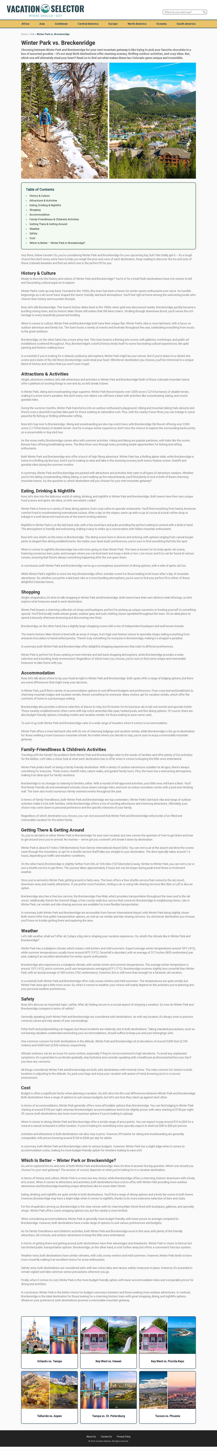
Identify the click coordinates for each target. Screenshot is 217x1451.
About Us (91, 1436)
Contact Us (106, 1436)
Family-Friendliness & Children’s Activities (54, 219)
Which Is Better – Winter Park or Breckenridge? (57, 242)
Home (24, 34)
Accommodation (40, 214)
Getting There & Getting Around (48, 224)
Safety (33, 233)
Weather (35, 228)
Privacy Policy (124, 1436)
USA (32, 34)
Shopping (35, 209)
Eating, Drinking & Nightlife (45, 205)
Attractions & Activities (43, 200)
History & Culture (40, 195)
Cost (32, 238)
